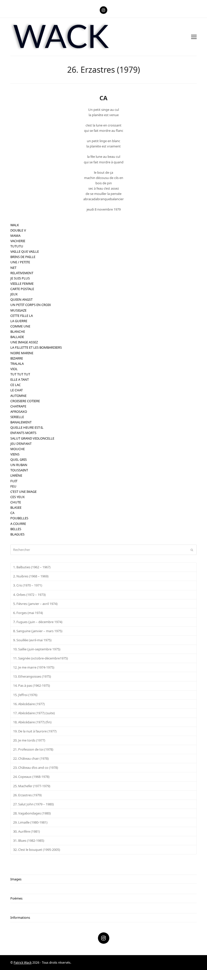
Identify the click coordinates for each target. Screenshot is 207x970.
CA (12, 512)
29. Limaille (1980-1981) (30, 822)
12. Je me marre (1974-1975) (33, 667)
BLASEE (15, 507)
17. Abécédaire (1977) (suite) (34, 713)
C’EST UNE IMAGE (23, 491)
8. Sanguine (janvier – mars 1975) (37, 631)
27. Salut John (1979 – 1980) (33, 804)
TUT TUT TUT (20, 374)
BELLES (15, 529)
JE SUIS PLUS (20, 278)
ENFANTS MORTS (23, 432)
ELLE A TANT (19, 379)
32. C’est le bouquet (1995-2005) (36, 849)
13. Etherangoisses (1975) (32, 676)
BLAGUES (17, 534)
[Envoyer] (192, 549)
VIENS (14, 454)
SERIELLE (17, 417)
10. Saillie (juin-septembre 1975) (36, 649)
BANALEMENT (21, 422)
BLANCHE (17, 331)
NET (13, 267)
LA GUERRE (18, 321)
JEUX (14, 294)
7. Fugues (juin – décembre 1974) (37, 622)
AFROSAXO (18, 411)
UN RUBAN (18, 465)
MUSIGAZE (18, 310)
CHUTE (15, 502)
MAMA (15, 235)
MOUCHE (17, 449)
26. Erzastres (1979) (27, 795)
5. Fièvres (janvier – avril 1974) (35, 603)
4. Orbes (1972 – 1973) (29, 594)
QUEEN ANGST (21, 299)
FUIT (13, 481)
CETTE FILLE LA (21, 315)
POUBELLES (19, 518)
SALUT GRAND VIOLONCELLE (32, 438)
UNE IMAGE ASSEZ (24, 342)
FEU (13, 486)
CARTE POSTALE (22, 289)
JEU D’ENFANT (21, 443)
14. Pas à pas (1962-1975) (31, 685)
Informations (20, 917)
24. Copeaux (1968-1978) (31, 776)
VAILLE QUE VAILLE (24, 251)
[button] (194, 37)
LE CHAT (16, 390)
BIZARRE (16, 358)
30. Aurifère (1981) (26, 831)
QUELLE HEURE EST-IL (26, 427)
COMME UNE (20, 326)
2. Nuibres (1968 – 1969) (30, 576)
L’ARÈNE (16, 475)
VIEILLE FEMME (22, 283)
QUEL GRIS (18, 459)
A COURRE (18, 523)
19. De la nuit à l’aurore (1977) (35, 731)
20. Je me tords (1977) (29, 740)
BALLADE (17, 337)
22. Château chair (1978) (31, 758)
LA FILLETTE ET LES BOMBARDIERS (36, 347)
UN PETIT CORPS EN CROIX (30, 304)
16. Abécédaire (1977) (29, 704)
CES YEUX (17, 497)
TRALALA (17, 363)
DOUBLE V (18, 230)
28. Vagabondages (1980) (32, 813)
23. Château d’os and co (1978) (35, 767)
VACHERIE (17, 241)
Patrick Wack (23, 962)
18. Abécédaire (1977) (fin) (32, 722)
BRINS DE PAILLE (22, 256)
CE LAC (15, 384)
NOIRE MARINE (21, 353)
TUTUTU (16, 246)
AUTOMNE (18, 395)
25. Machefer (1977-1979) (31, 786)
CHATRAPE (18, 406)
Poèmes (16, 898)
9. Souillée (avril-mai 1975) (32, 640)
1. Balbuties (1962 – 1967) (31, 567)
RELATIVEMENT (21, 273)
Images (15, 879)
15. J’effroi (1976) (25, 695)
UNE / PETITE (20, 262)
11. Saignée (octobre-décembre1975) (40, 658)
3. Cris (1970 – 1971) (27, 585)
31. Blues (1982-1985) (28, 840)
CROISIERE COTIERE (25, 401)
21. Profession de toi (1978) (33, 749)
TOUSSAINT (19, 470)
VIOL (14, 369)
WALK (14, 225)
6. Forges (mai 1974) (28, 612)
